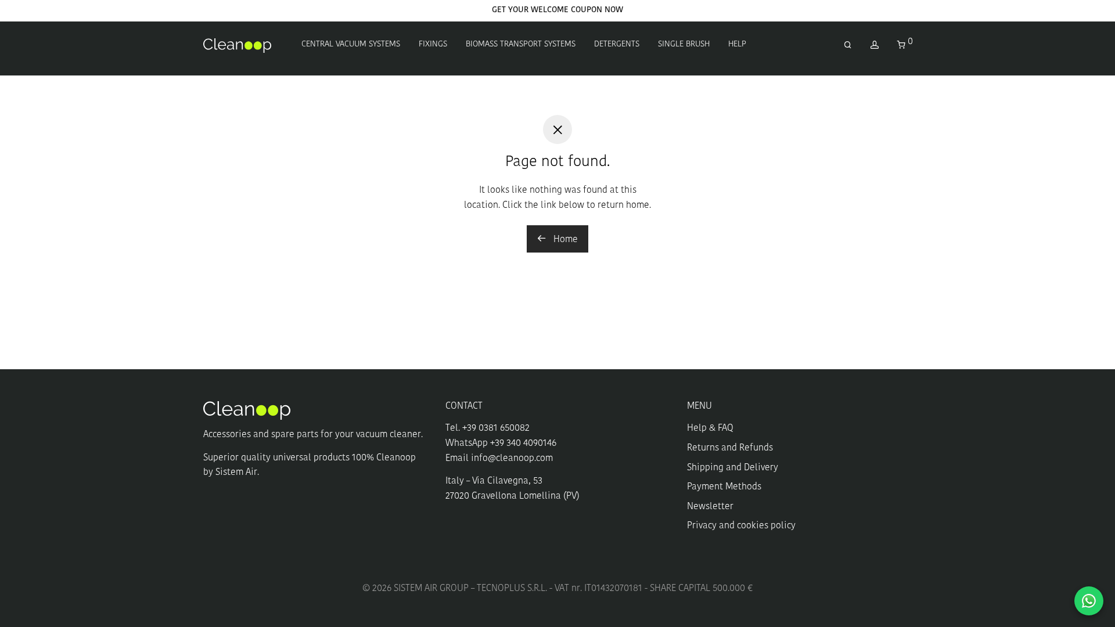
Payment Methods (724, 487)
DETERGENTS (616, 44)
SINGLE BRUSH (684, 44)
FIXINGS (433, 44)
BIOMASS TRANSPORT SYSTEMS (521, 44)
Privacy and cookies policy (741, 526)
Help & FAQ (710, 428)
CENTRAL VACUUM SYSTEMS (350, 44)
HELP (737, 44)
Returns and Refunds (730, 448)
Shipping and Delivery (732, 468)
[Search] (848, 45)
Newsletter (710, 506)
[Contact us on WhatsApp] (1088, 600)
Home (564, 239)
